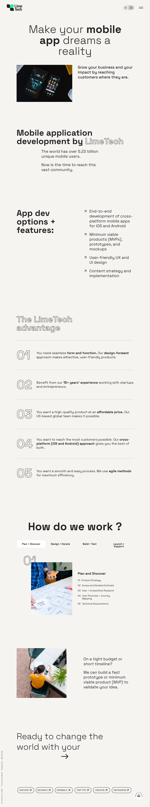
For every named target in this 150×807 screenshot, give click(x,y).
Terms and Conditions (2, 779)
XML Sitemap (2, 755)
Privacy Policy (2, 765)
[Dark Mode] (128, 7)
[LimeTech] (14, 7)
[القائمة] (141, 7)
